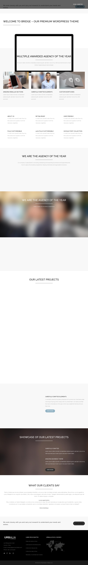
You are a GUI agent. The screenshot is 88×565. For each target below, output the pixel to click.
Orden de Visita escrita (31, 548)
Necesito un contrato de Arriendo (34, 554)
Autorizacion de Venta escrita (33, 544)
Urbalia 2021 (50, 562)
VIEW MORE (50, 410)
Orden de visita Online (31, 551)
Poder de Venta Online (31, 541)
